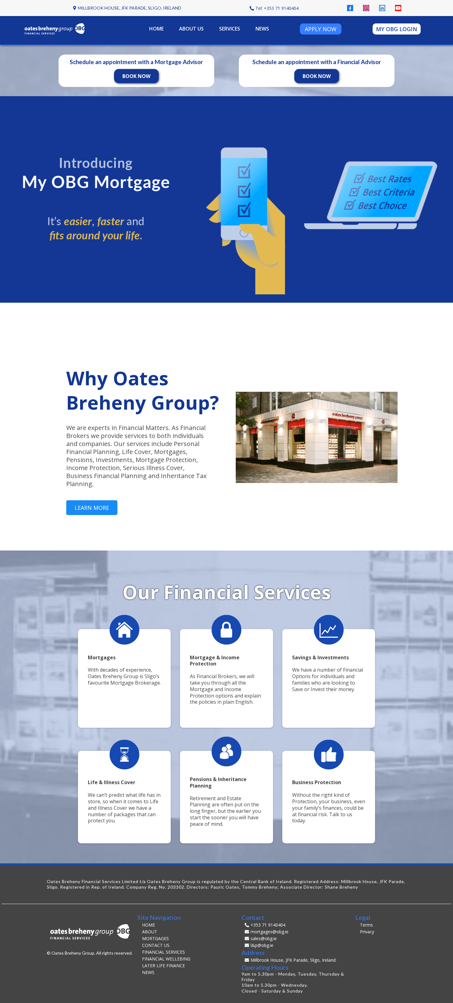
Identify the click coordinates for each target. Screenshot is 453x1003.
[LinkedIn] (382, 8)
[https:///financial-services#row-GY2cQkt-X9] (328, 629)
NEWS (262, 28)
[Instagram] (366, 8)
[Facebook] (350, 8)
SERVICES (229, 28)
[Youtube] (398, 8)
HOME (156, 28)
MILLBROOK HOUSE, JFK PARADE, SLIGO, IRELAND (129, 7)
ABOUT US (191, 28)
